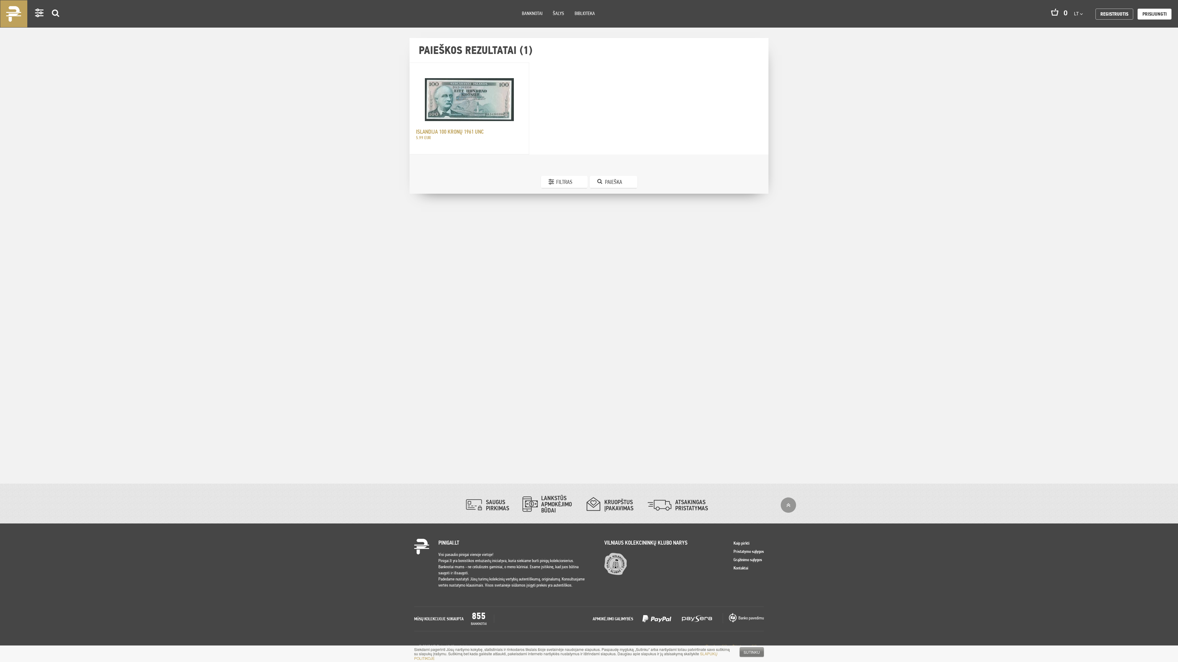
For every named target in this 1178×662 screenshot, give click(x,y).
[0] (1054, 12)
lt (1077, 13)
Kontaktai (740, 567)
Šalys (558, 13)
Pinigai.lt (13, 13)
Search (55, 22)
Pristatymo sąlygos (748, 551)
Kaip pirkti (741, 543)
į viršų (788, 505)
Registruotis (1114, 14)
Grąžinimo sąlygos (747, 559)
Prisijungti (1154, 14)
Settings (39, 22)
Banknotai (532, 13)
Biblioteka (585, 13)
